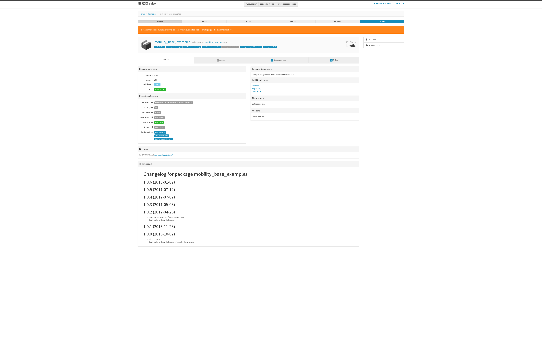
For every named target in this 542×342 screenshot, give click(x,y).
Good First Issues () (161, 136)
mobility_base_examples (172, 42)
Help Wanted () (160, 132)
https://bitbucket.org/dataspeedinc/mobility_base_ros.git (173, 103)
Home (142, 14)
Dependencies (279, 60)
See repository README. (163, 155)
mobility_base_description (211, 47)
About (399, 3)
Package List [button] (251, 4)
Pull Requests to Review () (163, 139)
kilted (249, 21)
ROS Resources (381, 3)
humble (160, 21)
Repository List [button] (267, 4)
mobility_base (159, 47)
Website (255, 85)
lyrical (293, 21)
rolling (337, 21)
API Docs (372, 39)
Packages (152, 14)
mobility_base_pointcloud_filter (251, 47)
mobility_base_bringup (174, 47)
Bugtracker (257, 91)
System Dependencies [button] (287, 4)
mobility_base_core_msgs (192, 47)
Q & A (334, 60)
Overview (166, 59)
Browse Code (374, 45)
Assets (221, 60)
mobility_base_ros (214, 42)
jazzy (204, 21)
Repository (257, 88)
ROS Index (148, 3)
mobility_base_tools (270, 47)
